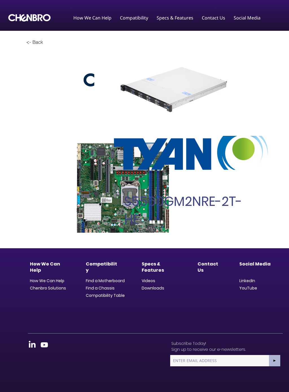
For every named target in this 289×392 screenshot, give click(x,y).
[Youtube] (44, 345)
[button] (92, 18)
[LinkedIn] (32, 345)
